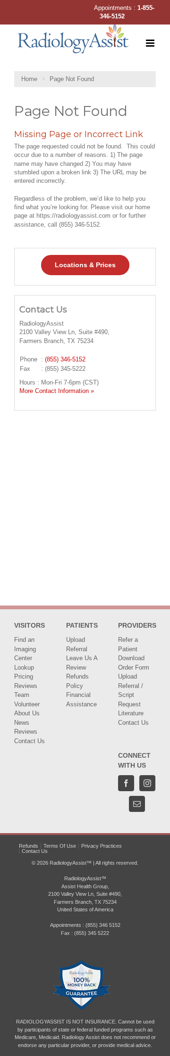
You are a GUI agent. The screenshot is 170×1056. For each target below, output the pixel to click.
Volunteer (27, 704)
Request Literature (131, 709)
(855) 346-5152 (65, 359)
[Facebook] (126, 783)
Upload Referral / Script (130, 685)
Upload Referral (76, 644)
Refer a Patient (128, 644)
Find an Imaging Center (25, 649)
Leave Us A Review (81, 663)
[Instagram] (147, 783)
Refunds (28, 846)
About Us (27, 713)
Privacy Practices (101, 846)
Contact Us (29, 741)
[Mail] (137, 804)
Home (29, 78)
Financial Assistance (81, 699)
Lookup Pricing (24, 672)
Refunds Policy (77, 681)
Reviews (25, 685)
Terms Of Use (59, 846)
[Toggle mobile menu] (151, 43)
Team (21, 694)
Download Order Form (133, 663)
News (21, 722)
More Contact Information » (56, 390)
